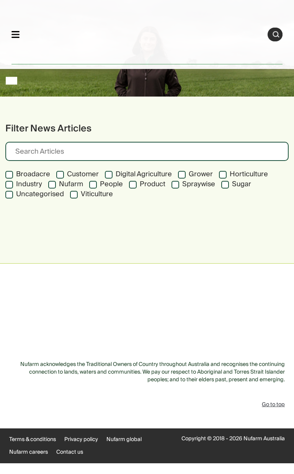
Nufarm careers (28, 452)
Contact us (69, 452)
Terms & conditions (32, 439)
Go (276, 34)
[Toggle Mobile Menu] (15, 34)
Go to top (273, 404)
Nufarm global (124, 439)
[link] (144, 33)
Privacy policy (81, 439)
